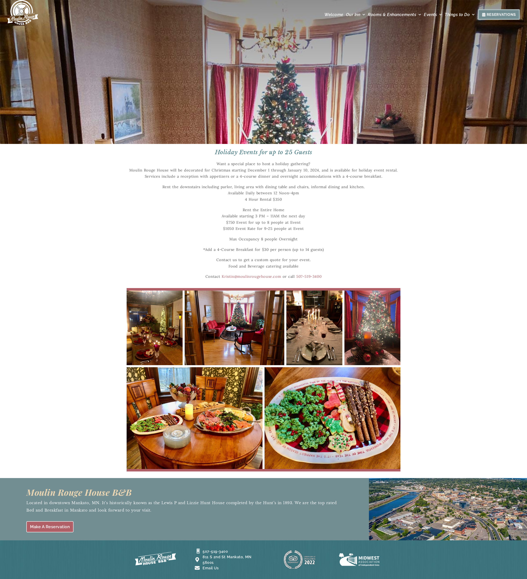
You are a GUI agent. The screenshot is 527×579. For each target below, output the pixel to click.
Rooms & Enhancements (392, 14)
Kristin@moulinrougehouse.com (251, 276)
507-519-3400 (309, 276)
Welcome (333, 14)
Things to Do (457, 14)
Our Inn (353, 14)
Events (430, 14)
